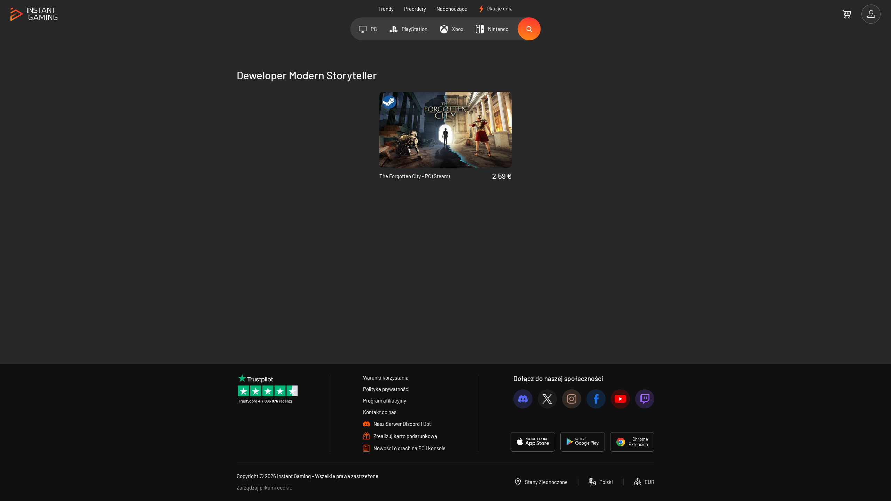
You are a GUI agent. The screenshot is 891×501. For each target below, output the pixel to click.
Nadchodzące (451, 9)
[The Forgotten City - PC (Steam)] (445, 130)
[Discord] (523, 398)
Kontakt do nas (379, 412)
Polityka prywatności (386, 389)
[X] (547, 398)
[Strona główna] (33, 14)
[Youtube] (620, 398)
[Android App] (582, 442)
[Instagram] (571, 398)
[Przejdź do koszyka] (846, 14)
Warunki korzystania (386, 377)
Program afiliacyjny (384, 400)
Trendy (386, 9)
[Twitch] (644, 398)
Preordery (415, 9)
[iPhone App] (533, 442)
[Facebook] (596, 398)
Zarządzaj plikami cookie (264, 487)
